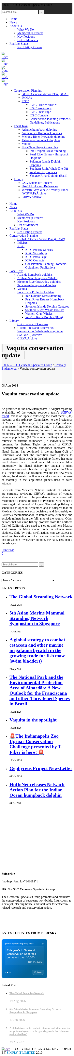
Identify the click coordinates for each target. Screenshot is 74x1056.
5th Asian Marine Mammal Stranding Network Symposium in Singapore (37, 618)
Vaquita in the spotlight (33, 719)
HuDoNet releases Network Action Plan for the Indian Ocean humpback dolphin (37, 790)
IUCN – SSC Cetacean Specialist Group (27, 365)
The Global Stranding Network (40, 596)
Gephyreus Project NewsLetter (40, 768)
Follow (38, 972)
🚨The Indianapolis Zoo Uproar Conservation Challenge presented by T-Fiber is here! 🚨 (35, 744)
